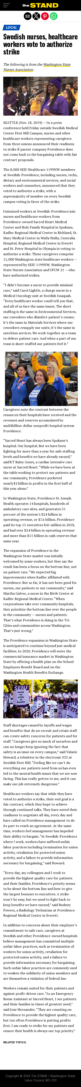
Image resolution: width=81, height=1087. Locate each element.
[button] (6, 5)
